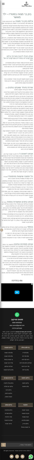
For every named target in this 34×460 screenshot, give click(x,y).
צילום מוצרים (8, 413)
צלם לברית (25, 352)
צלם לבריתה (25, 356)
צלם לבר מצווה (8, 352)
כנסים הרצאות (8, 420)
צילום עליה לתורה (8, 383)
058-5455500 (17, 322)
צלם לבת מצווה (8, 356)
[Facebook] (22, 457)
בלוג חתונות (25, 386)
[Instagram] (17, 457)
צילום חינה (8, 390)
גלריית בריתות (25, 366)
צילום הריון (25, 423)
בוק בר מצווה (25, 410)
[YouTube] (12, 457)
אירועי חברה (8, 423)
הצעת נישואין (8, 397)
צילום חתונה (25, 383)
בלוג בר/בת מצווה (8, 370)
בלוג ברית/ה (25, 370)
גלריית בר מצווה (8, 363)
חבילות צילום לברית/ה (25, 363)
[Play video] (17, 292)
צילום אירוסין (8, 393)
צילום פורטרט (8, 410)
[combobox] (19, 445)
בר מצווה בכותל (8, 359)
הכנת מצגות (25, 417)
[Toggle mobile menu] (3, 4)
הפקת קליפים (25, 420)
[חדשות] (1, 230)
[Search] (3, 445)
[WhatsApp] (17, 314)
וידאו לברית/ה (25, 359)
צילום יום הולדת (8, 386)
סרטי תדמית (8, 417)
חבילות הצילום (9, 366)
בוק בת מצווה (25, 413)
